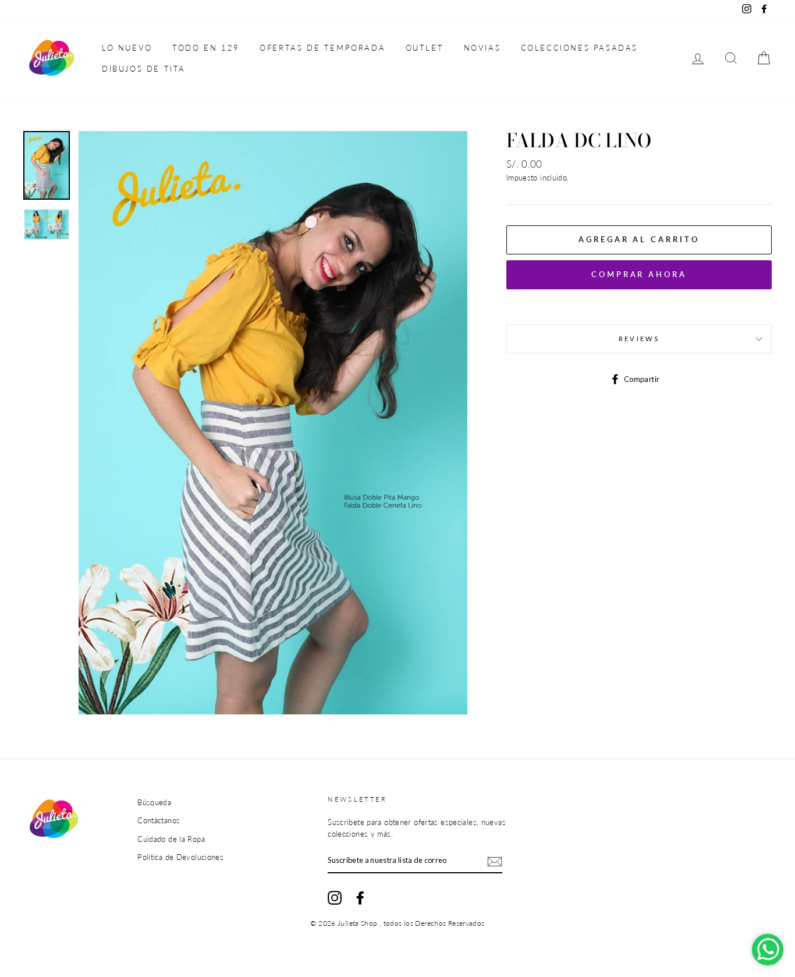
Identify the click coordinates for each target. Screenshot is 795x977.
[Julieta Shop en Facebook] (360, 898)
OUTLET (425, 47)
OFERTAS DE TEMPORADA (322, 47)
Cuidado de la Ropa (171, 839)
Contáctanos (158, 820)
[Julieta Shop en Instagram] (335, 898)
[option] (273, 422)
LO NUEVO (127, 47)
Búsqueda (154, 802)
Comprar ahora (639, 274)
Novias (482, 47)
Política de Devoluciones (180, 857)
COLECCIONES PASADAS (579, 47)
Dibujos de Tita (144, 68)
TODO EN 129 (206, 47)
